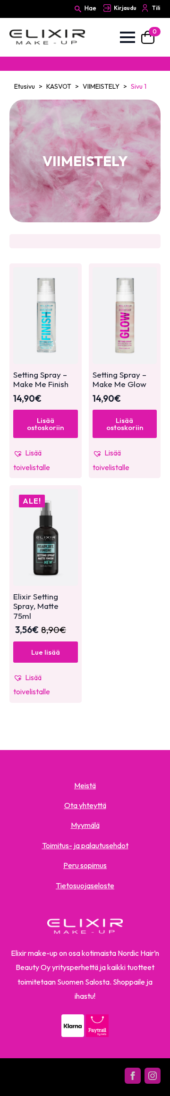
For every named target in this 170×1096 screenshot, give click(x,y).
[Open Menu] (127, 37)
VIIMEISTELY (101, 86)
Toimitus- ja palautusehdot (85, 845)
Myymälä (85, 825)
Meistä (85, 785)
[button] (45, 460)
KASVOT (58, 86)
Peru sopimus (85, 865)
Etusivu (24, 86)
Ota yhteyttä (85, 805)
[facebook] (133, 1076)
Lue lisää (45, 652)
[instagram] (152, 1076)
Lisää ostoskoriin (45, 424)
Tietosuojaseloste (85, 885)
